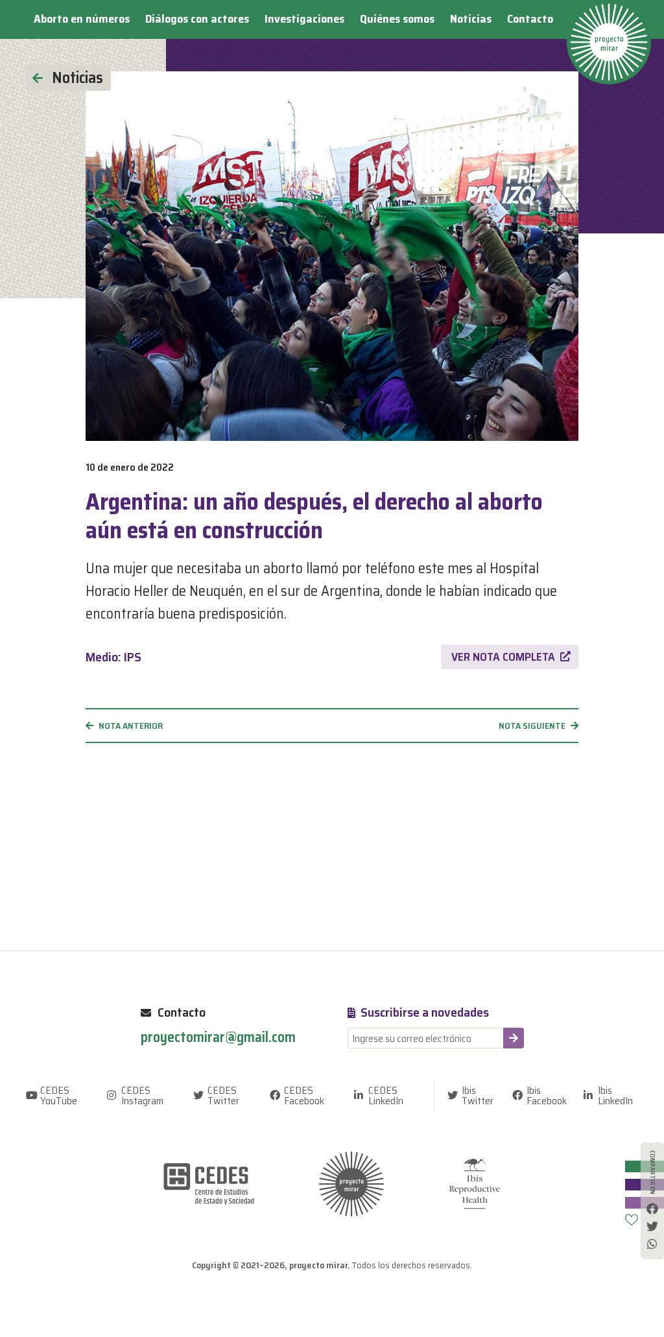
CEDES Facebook (304, 1095)
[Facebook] (652, 1208)
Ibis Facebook (547, 1095)
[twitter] (652, 1226)
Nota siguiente (532, 725)
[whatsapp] (652, 1243)
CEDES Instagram (142, 1095)
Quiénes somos (397, 19)
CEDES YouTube (58, 1095)
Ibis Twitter (477, 1095)
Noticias (471, 19)
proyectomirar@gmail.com (218, 1038)
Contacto (530, 19)
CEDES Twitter (223, 1095)
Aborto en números (82, 19)
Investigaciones (304, 19)
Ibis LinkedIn (615, 1095)
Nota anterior (131, 725)
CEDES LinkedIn (385, 1095)
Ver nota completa (503, 657)
